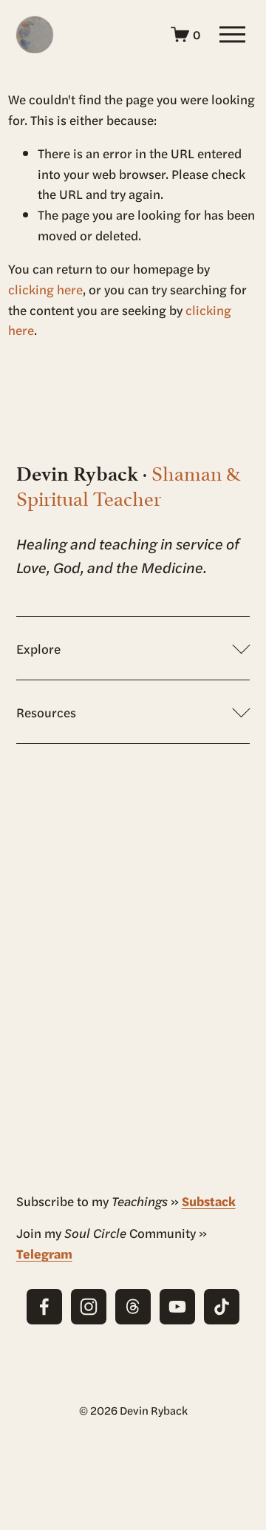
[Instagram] (88, 1306)
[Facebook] (44, 1306)
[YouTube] (177, 1306)
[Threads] (133, 1306)
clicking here (45, 289)
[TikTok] (221, 1306)
